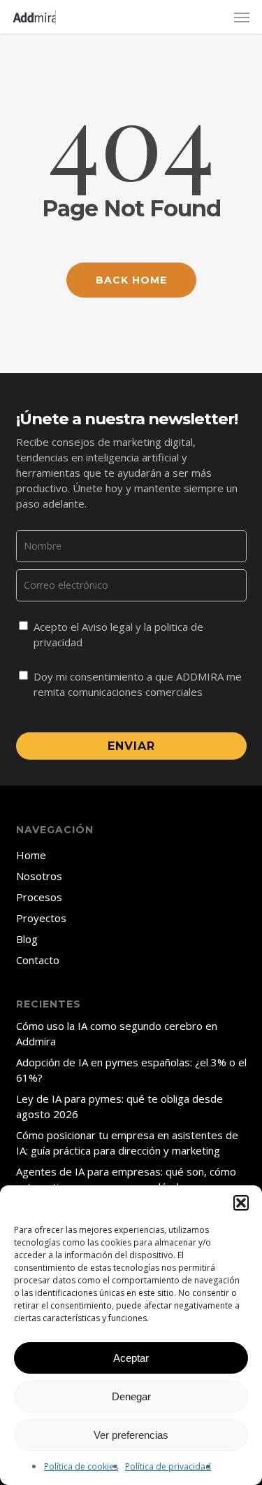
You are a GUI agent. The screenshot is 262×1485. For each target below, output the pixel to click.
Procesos (39, 897)
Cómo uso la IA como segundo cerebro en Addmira (116, 1033)
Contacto (37, 960)
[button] (241, 1203)
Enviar (131, 746)
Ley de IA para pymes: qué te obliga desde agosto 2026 (119, 1106)
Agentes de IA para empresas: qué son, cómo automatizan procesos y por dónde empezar (126, 1179)
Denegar (131, 1396)
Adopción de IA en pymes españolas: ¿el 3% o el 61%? (131, 1070)
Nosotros (39, 876)
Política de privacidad (168, 1466)
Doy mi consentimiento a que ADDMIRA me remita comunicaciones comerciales (138, 684)
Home (31, 855)
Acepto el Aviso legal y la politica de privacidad (118, 634)
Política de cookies (81, 1466)
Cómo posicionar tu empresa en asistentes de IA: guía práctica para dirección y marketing (127, 1142)
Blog (27, 939)
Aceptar (131, 1358)
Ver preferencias (131, 1435)
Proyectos (41, 918)
